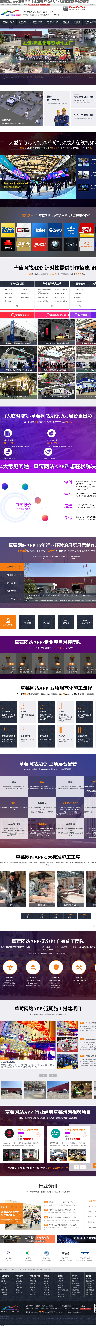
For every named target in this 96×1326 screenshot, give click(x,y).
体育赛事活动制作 (44, 293)
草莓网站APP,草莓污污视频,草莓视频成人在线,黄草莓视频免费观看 (44, 1)
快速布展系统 (23, 22)
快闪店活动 (33, 1294)
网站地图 (69, 1312)
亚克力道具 (61, 1294)
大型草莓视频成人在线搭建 (37, 77)
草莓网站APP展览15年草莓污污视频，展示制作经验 (15, 77)
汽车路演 (32, 1287)
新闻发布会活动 (60, 293)
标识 (72, 1319)
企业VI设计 (61, 1319)
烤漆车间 (11, 575)
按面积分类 (25, 293)
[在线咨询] (27, 1243)
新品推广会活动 (60, 297)
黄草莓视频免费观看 (63, 1291)
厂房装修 (77, 297)
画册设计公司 (54, 1319)
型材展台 (4, 1281)
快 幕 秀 (3, 1283)
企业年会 (32, 1292)
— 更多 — (17, 306)
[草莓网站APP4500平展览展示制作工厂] (48, 50)
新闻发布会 (33, 1285)
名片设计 (21, 1319)
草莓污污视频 (37, 22)
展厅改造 (46, 1290)
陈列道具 (60, 1285)
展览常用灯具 (76, 1279)
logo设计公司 (47, 1319)
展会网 (75, 1319)
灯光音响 (4, 1294)
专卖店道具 (61, 1279)
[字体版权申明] (44, 5)
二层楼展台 (25, 289)
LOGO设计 (27, 1319)
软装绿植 (4, 1290)
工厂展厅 (11, 598)
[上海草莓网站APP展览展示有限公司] (10, 16)
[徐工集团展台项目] (8, 236)
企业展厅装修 (78, 289)
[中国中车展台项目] (23, 236)
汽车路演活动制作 (61, 301)
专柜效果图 (61, 1296)
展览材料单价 (76, 1283)
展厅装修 (66, 22)
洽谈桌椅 (4, 1292)
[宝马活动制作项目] (55, 250)
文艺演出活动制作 (61, 289)
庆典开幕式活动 (43, 297)
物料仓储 (11, 591)
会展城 (16, 1319)
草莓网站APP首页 (8, 22)
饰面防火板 (40, 1319)
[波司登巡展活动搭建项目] (23, 250)
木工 (28, 917)
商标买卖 (67, 1319)
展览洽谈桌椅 (76, 1285)
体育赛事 (32, 1290)
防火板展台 (8, 297)
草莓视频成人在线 (52, 22)
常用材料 (74, 1276)
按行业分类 (8, 289)
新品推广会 (33, 1281)
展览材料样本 (76, 1281)
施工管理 (88, 1276)
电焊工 (56, 917)
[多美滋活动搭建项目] (86, 236)
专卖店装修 (78, 293)
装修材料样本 (76, 1294)
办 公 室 (46, 1283)
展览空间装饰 (76, 1287)
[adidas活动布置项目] (71, 236)
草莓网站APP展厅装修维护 (65, 77)
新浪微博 (92, 4)
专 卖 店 (46, 1281)
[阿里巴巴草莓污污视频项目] (86, 250)
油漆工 (42, 917)
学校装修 (46, 1287)
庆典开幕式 (33, 1283)
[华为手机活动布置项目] (8, 250)
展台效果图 (25, 297)
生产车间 (11, 567)
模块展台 (4, 1279)
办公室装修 (78, 301)
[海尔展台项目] (39, 236)
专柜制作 (77, 22)
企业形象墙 (47, 1294)
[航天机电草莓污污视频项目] (55, 236)
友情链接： (5, 1316)
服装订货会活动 (43, 301)
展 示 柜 (3, 1287)
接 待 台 (3, 1285)
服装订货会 (33, 1279)
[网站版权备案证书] (33, 5)
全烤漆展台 (8, 293)
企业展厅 (46, 1279)
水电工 (70, 917)
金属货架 (60, 1283)
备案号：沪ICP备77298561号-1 (55, 1312)
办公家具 (46, 1292)
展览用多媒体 (76, 1290)
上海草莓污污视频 (4, 1319)
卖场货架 (60, 1281)
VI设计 (11, 1319)
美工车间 (11, 583)
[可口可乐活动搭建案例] (39, 250)
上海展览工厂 (14, 1269)
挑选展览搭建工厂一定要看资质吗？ (11, 1213)
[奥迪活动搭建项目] (71, 250)
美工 (84, 917)
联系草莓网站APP (77, 1312)
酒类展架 (60, 1287)
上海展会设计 (81, 1319)
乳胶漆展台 (8, 301)
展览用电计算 (76, 1292)
